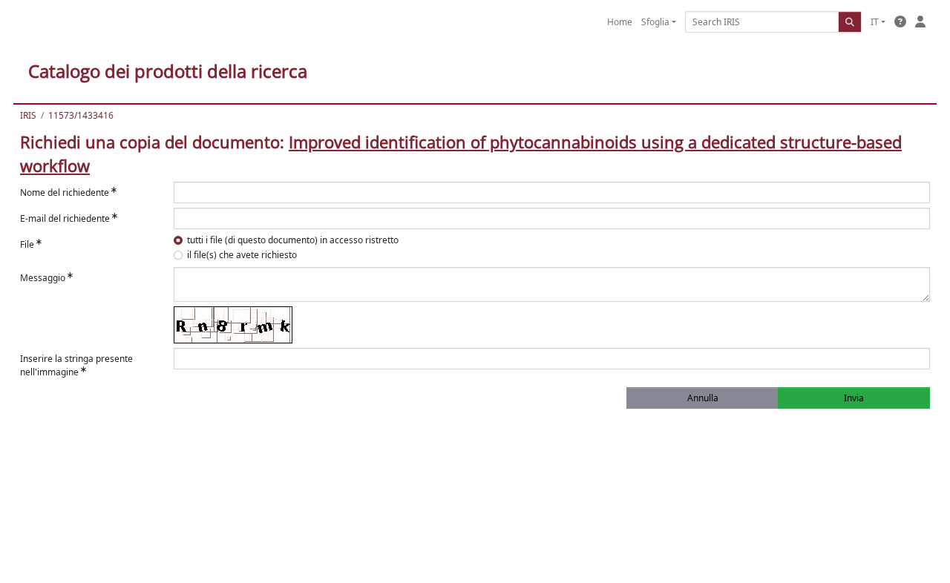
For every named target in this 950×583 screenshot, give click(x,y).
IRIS (28, 115)
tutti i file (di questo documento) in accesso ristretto (293, 240)
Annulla (702, 398)
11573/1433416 (81, 115)
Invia (854, 398)
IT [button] (875, 22)
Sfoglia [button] (655, 22)
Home (619, 22)
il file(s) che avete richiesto (242, 254)
